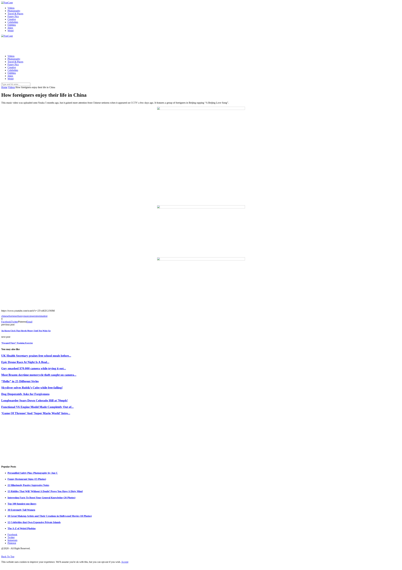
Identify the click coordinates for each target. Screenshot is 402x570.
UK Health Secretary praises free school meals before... (36, 355)
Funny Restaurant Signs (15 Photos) (27, 479)
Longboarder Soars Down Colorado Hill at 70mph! (34, 400)
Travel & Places (15, 13)
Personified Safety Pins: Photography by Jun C (33, 473)
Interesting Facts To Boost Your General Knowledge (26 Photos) (41, 497)
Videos (11, 8)
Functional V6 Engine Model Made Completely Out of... (37, 407)
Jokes (10, 27)
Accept (124, 562)
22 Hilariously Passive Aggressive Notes (28, 485)
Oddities (12, 25)
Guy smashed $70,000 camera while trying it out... (33, 368)
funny (20, 316)
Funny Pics (13, 16)
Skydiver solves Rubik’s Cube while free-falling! (32, 387)
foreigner (13, 316)
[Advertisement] (58, 44)
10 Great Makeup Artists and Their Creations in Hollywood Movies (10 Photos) (50, 516)
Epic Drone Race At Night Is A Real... (25, 362)
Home (4, 87)
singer (32, 316)
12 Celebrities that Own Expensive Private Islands (34, 522)
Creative (12, 19)
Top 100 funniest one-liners (22, 503)
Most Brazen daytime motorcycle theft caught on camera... (38, 374)
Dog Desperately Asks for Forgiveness (25, 394)
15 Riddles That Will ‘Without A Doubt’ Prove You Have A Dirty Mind (45, 491)
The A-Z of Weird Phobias (22, 528)
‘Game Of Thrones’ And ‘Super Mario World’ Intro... (35, 413)
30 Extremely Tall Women (21, 510)
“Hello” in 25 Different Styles (20, 381)
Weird (11, 30)
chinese (5, 316)
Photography (14, 10)
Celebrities (13, 22)
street (37, 316)
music (26, 316)
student (43, 316)
